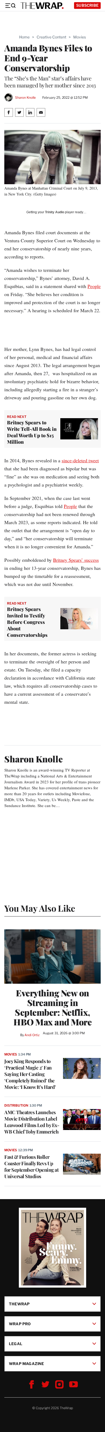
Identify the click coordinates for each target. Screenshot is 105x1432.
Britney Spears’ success (76, 560)
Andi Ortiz (32, 1035)
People (94, 286)
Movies (79, 37)
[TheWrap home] (42, 5)
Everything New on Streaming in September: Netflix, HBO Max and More (52, 1007)
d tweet (92, 460)
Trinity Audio (54, 212)
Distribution (16, 1105)
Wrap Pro (20, 1323)
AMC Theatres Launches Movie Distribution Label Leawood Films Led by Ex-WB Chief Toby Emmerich (31, 1122)
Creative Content (51, 37)
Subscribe (87, 5)
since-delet (72, 460)
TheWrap (19, 1303)
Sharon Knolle (25, 97)
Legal (15, 1343)
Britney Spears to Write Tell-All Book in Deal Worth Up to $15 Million (32, 432)
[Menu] (10, 5)
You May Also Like (39, 908)
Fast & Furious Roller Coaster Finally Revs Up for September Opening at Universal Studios (31, 1166)
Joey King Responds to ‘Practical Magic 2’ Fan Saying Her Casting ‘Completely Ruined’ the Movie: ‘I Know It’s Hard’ (30, 1074)
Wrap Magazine (26, 1363)
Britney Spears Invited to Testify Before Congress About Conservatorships (27, 622)
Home (24, 37)
